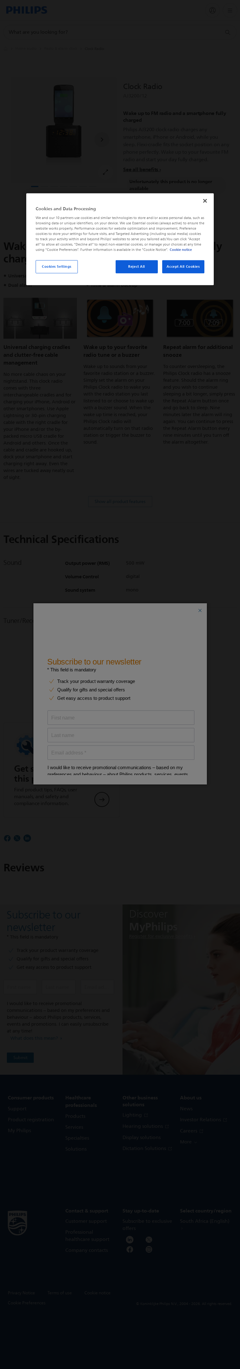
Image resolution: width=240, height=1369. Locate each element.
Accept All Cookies (183, 266)
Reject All (136, 266)
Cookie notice (181, 249)
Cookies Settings (57, 266)
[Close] (205, 201)
